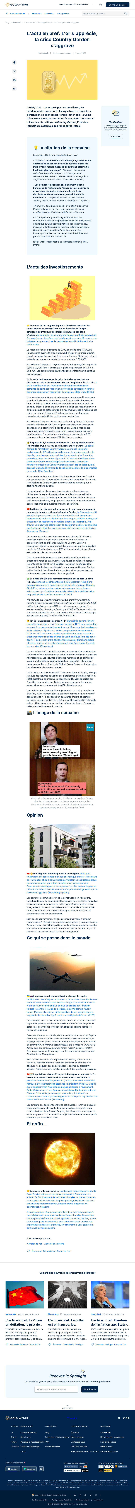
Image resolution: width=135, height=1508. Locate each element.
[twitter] (14, 71)
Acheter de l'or (34, 1243)
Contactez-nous (78, 1442)
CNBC (90, 392)
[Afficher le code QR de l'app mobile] (41, 1468)
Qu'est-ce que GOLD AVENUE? (73, 4)
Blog (7, 22)
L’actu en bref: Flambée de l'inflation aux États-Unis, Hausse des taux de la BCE (110, 1326)
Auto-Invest (26, 1437)
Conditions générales (40, 1500)
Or (12, 1432)
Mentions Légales (82, 1500)
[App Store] (13, 1468)
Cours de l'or (63, 1251)
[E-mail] (14, 89)
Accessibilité (98, 1500)
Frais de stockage (108, 1442)
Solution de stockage (30, 1446)
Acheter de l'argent (54, 1243)
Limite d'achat (106, 1446)
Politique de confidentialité (62, 1500)
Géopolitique (49, 1251)
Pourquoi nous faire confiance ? (85, 1451)
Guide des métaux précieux (57, 1437)
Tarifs (23, 1451)
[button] (89, 1389)
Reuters (43, 531)
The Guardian (46, 471)
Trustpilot (72, 1418)
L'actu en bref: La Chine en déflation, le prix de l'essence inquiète (24, 1324)
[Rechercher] (125, 13)
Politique (24, 1344)
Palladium (15, 1446)
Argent (14, 1437)
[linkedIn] (14, 80)
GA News (49, 13)
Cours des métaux (29, 1432)
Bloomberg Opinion (58, 892)
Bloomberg (46, 646)
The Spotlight (63, 13)
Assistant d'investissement (32, 1442)
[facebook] (14, 62)
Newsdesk (37, 13)
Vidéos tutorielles (52, 1446)
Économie (37, 1251)
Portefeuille (105, 1432)
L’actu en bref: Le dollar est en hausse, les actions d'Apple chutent (66, 1324)
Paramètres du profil (109, 1451)
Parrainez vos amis (79, 1446)
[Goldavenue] (17, 5)
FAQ (47, 1442)
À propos (75, 1432)
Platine (14, 1442)
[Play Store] (29, 1468)
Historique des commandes (112, 1437)
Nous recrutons (77, 1437)
